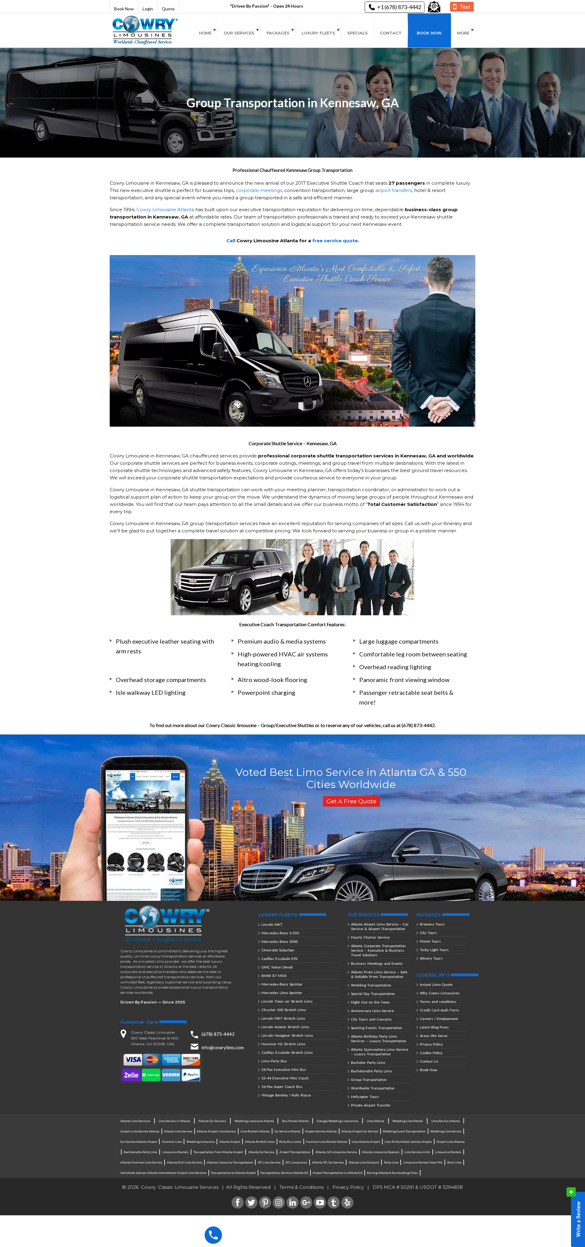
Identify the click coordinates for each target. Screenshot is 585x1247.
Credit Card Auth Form (439, 1010)
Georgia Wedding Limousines (337, 1121)
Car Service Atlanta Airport (138, 1141)
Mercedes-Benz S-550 (280, 933)
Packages (278, 32)
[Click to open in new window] (434, 7)
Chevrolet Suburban (277, 950)
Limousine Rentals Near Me (422, 1162)
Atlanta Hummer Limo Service (141, 1162)
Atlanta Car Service (261, 1152)
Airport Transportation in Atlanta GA (338, 1172)
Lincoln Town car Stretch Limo (286, 1001)
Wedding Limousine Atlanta (254, 1121)
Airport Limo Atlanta (450, 1141)
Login (148, 8)
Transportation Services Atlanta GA (284, 1172)
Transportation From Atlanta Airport (218, 1152)
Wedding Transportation (371, 985)
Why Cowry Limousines (440, 993)
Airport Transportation (294, 1152)
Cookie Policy (431, 1052)
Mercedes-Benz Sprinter (282, 984)
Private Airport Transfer (371, 1105)
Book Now (124, 8)
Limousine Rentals (175, 1152)
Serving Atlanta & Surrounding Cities (392, 1172)
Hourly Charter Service (370, 937)
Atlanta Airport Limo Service (216, 1131)
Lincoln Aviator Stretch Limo (285, 1027)
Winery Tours (431, 958)
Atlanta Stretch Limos (260, 1141)
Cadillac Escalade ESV (279, 958)
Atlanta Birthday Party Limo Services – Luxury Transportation (378, 1038)
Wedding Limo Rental (407, 1121)
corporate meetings (259, 190)
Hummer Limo (172, 1141)
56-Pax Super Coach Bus (282, 1086)
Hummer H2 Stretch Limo (283, 1044)
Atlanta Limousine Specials (380, 1152)
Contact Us (429, 1061)
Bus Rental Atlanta (295, 1121)
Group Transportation (369, 1079)
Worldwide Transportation (373, 1088)
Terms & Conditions (301, 1187)
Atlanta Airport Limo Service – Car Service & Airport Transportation (380, 926)
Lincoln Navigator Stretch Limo (287, 1035)
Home (205, 32)
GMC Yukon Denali (277, 967)
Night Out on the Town (370, 1002)
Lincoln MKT (271, 924)
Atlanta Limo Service (178, 1131)
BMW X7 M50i (273, 975)
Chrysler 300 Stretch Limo (283, 1009)
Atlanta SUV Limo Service (184, 1162)
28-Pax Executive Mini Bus (283, 1069)
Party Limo (391, 1162)
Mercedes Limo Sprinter (281, 992)
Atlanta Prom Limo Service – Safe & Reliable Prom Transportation (379, 974)
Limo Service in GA (417, 1152)
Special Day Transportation (373, 993)
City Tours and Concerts (371, 1019)
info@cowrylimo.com (222, 1047)
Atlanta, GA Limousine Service (336, 1152)
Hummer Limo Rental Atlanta (326, 1141)
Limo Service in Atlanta (174, 1121)
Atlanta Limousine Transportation (230, 1162)
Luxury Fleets (318, 32)
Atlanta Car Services (212, 1121)
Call (230, 240)
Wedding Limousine (200, 1141)
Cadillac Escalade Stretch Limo (287, 1052)
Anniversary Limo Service (372, 1010)
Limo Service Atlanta (445, 1121)
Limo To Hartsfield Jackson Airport (408, 1141)
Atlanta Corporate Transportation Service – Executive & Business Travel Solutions (378, 950)
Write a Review (575, 1217)
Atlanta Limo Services (135, 1121)
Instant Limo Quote (436, 984)
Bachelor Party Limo (368, 1062)
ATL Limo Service (269, 1162)
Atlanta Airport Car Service (359, 1131)
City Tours (428, 932)
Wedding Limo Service (446, 1131)
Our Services (239, 32)
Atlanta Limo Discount (364, 1162)
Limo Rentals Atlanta (255, 1131)
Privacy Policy (431, 1044)
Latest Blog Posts (434, 1027)
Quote (168, 8)
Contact (391, 32)
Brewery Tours (432, 924)
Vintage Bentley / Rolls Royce (286, 1095)
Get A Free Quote (351, 801)
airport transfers (393, 190)
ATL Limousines (296, 1162)
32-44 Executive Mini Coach (285, 1078)
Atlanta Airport (229, 1141)
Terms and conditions (438, 1001)
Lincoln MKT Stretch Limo (283, 1018)
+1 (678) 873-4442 (399, 7)
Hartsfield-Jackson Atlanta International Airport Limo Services (163, 1172)
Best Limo (454, 1162)
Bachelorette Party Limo (371, 1071)
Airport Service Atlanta (321, 1131)
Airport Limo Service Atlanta (139, 1131)
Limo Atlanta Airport (366, 1141)
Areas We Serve (433, 1035)
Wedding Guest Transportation (404, 1131)
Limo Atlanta (375, 1121)
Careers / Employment (439, 1018)
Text (465, 6)
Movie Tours (430, 941)
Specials (357, 32)
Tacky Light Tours (434, 949)
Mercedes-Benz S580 (279, 941)
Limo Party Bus (274, 1061)
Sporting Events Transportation (376, 1027)
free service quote (335, 240)
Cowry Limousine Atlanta (165, 209)
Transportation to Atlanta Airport (233, 1172)
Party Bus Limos (290, 1141)
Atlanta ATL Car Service (328, 1162)
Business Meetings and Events (377, 963)
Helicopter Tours (365, 1096)
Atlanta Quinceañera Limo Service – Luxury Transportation (379, 1051)
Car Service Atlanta (287, 1131)
